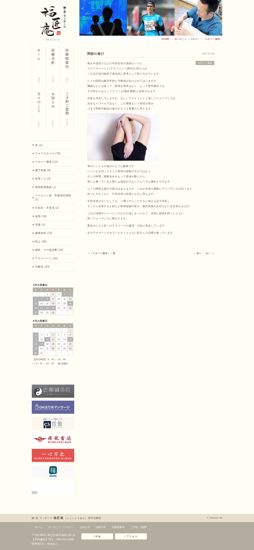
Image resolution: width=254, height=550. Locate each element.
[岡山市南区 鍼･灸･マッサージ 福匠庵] (39, 65)
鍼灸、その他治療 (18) (49, 249)
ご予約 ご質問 (138, 527)
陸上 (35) (41, 241)
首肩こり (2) (43, 178)
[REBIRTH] (53, 487)
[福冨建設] (53, 471)
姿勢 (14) (41, 216)
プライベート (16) (46, 258)
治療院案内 (118, 527)
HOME (165, 39)
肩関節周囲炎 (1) (45, 187)
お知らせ (85, 527)
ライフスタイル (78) (48, 153)
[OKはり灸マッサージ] (53, 407)
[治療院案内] (67, 65)
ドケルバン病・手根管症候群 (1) (53, 197)
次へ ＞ (210, 253)
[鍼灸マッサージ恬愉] (53, 423)
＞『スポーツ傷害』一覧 (101, 253)
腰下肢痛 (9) (43, 170)
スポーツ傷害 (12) (46, 161)
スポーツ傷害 (212, 39)
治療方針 (101, 527)
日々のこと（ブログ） (187, 39)
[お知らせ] (53, 109)
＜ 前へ (197, 253)
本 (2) (38, 145)
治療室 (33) (42, 266)
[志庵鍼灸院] (53, 391)
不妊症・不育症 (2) (47, 207)
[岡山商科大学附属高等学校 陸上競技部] (53, 455)
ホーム (39, 527)
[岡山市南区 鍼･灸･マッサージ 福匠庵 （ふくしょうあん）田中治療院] (53, 23)
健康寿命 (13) (43, 232)
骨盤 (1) (40, 224)
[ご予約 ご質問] (67, 109)
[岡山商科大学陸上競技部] (53, 439)
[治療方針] (53, 65)
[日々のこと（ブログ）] (39, 109)
